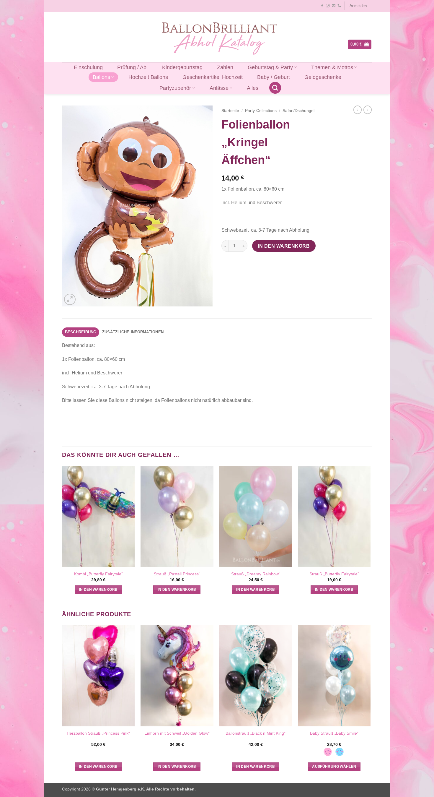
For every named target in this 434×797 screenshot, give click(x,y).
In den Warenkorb (284, 246)
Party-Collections (261, 110)
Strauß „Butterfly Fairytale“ (334, 574)
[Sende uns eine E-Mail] (333, 6)
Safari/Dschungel (298, 110)
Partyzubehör (175, 88)
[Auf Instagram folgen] (327, 6)
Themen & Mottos (332, 67)
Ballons (101, 77)
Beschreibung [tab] (81, 332)
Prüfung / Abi (132, 67)
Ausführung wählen (334, 766)
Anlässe (219, 88)
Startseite (230, 110)
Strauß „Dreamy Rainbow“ (255, 574)
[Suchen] (275, 88)
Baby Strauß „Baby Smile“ (334, 733)
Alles (252, 88)
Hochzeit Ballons (148, 77)
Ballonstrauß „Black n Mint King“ (255, 733)
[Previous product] (367, 109)
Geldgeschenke (322, 77)
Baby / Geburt (273, 77)
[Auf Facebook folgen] (322, 6)
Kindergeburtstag (182, 67)
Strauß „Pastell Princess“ (177, 574)
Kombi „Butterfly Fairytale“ (98, 574)
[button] (358, 6)
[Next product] (357, 109)
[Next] (370, 703)
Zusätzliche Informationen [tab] (133, 332)
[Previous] (62, 703)
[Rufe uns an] (339, 6)
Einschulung (88, 67)
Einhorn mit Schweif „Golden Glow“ (177, 733)
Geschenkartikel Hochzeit (212, 77)
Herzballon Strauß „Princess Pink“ (98, 733)
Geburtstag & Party (270, 67)
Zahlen (225, 67)
